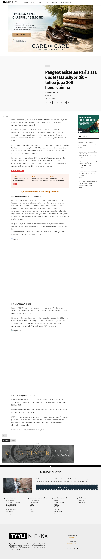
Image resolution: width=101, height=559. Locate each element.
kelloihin (43, 544)
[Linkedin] (61, 102)
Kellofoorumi (82, 502)
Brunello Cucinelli (59, 502)
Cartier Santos (10, 500)
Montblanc (57, 507)
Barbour (56, 500)
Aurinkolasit (33, 514)
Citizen (52, 176)
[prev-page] (14, 184)
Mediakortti (72, 537)
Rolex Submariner (11, 507)
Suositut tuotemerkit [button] (60, 498)
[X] (50, 102)
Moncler (56, 505)
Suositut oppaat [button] (11, 498)
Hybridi (13, 440)
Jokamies (81, 500)
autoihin (11, 545)
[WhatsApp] (57, 102)
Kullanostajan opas (11, 505)
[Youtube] (77, 548)
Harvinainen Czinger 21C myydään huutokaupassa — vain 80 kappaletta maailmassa (88, 183)
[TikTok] (74, 548)
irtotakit (37, 500)
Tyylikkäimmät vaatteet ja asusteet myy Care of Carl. (40, 192)
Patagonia (57, 509)
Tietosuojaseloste (72, 543)
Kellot (15, 176)
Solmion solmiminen (12, 509)
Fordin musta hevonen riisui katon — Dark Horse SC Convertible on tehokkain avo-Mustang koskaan (88, 153)
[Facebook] (46, 102)
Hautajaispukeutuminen (13, 502)
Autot (47, 66)
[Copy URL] (65, 102)
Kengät (32, 505)
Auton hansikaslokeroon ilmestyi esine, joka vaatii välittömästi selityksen (88, 173)
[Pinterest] (54, 102)
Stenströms (57, 514)
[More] (68, 102)
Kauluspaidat (34, 502)
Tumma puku (9, 514)
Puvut (31, 500)
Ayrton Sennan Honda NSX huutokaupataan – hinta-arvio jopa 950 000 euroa (88, 144)
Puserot (32, 507)
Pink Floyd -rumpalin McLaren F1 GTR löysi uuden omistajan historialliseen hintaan (88, 163)
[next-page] (16, 184)
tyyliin (20, 545)
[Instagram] (70, 548)
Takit (31, 509)
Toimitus (56, 93)
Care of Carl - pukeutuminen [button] (38, 498)
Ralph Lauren (58, 511)
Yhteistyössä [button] (82, 498)
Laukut (32, 511)
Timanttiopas (10, 511)
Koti (3, 116)
